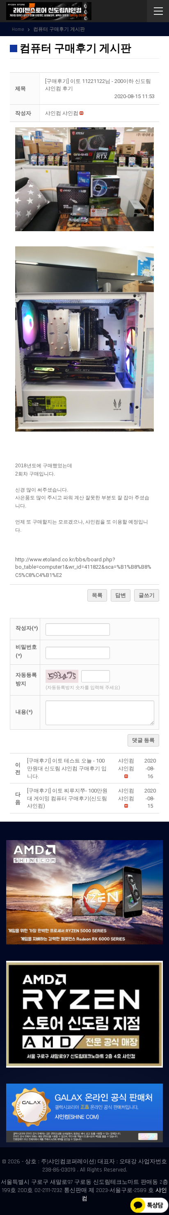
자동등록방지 (26, 679)
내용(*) (24, 712)
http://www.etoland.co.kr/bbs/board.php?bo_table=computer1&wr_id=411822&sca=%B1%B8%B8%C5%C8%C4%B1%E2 (83, 567)
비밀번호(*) (26, 651)
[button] (61, 113)
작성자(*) (27, 628)
